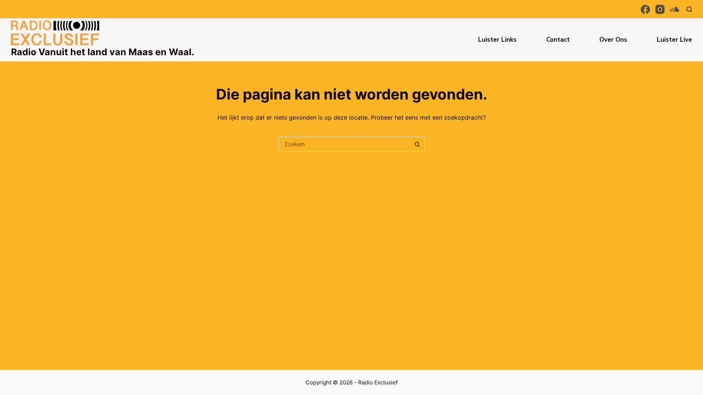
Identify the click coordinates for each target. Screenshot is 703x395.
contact (558, 39)
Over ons (613, 39)
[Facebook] (645, 9)
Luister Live (674, 39)
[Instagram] (660, 9)
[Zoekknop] (417, 144)
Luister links (497, 39)
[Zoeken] (689, 9)
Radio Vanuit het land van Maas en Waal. (102, 51)
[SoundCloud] (674, 9)
